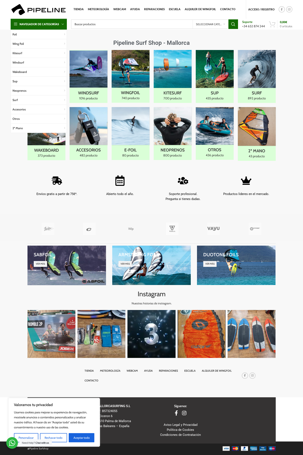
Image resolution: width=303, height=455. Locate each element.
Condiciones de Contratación (180, 435)
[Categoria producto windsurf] (88, 76)
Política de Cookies (180, 430)
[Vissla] (172, 228)
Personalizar (26, 438)
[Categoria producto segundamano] (257, 134)
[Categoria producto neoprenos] (173, 133)
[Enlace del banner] (66, 265)
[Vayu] (213, 228)
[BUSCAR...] (233, 24)
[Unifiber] (255, 228)
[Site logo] (38, 9)
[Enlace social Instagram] (289, 9)
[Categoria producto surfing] (257, 76)
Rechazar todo (53, 438)
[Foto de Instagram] (51, 334)
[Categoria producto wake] (46, 133)
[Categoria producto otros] (215, 133)
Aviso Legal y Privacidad (180, 425)
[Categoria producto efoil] (131, 133)
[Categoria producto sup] (215, 76)
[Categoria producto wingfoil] (131, 76)
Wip (130, 229)
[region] (54, 422)
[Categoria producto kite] (173, 76)
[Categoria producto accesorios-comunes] (88, 133)
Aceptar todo (82, 438)
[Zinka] (48, 228)
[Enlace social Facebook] (282, 9)
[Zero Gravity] (89, 228)
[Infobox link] (253, 24)
